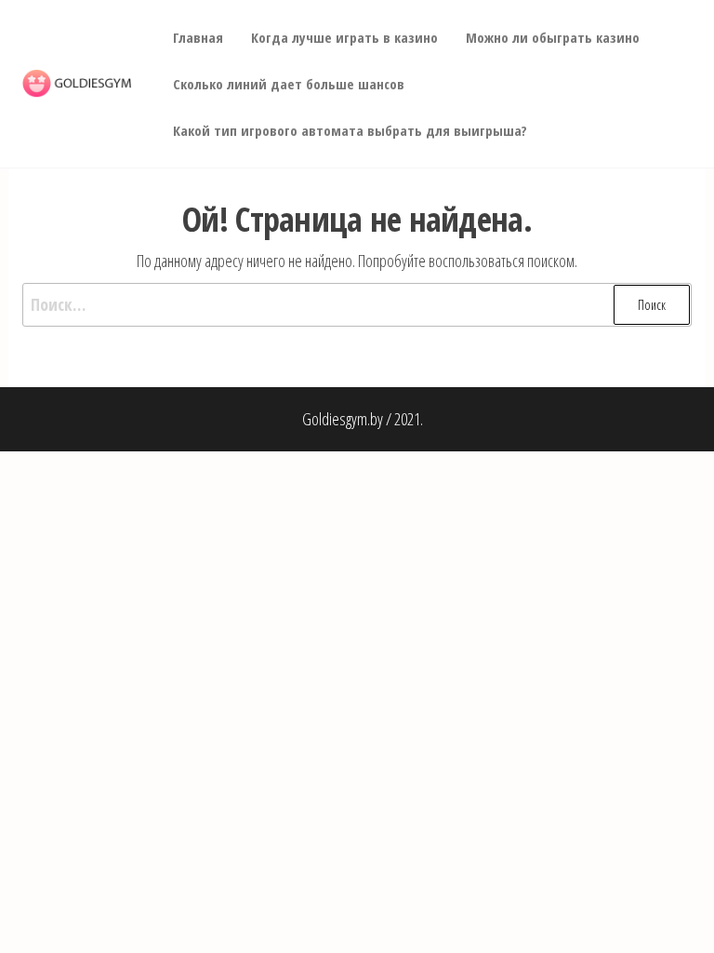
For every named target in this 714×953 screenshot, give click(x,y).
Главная (198, 37)
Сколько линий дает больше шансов (288, 83)
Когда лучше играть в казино (344, 37)
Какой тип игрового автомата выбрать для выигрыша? (350, 130)
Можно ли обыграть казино (553, 37)
